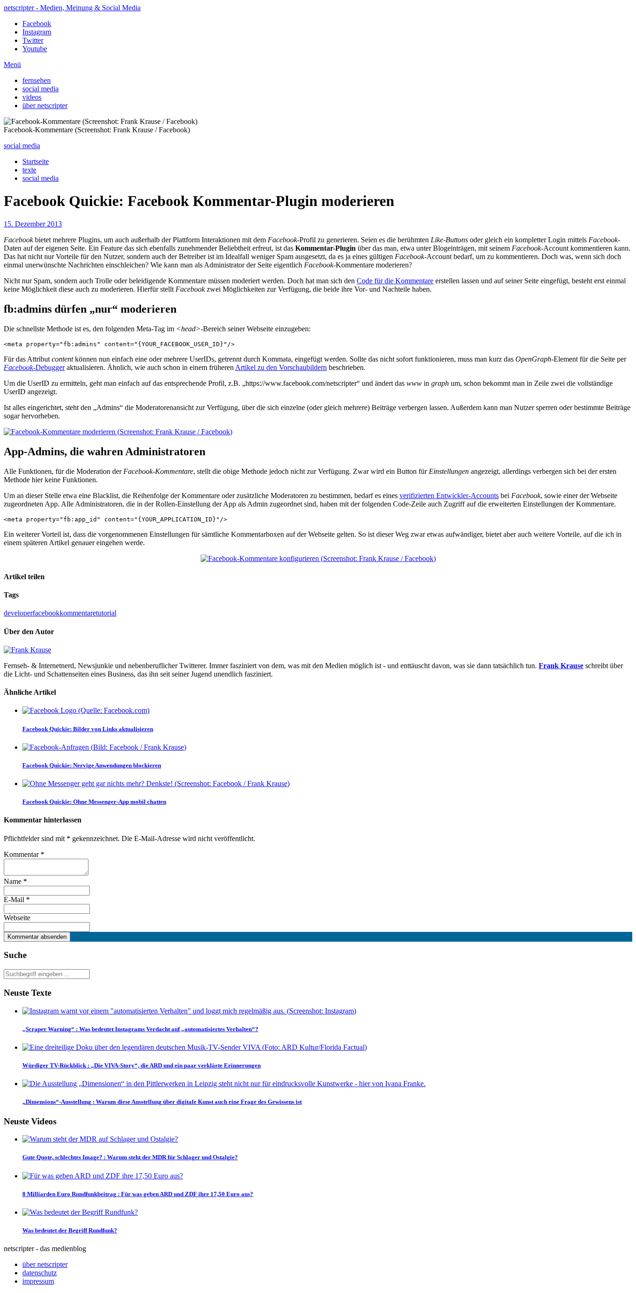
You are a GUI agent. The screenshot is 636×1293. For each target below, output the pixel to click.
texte (29, 170)
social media (40, 89)
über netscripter (45, 105)
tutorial (106, 613)
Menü (12, 64)
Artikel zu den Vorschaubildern (281, 367)
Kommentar (24, 854)
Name (15, 881)
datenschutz (39, 1273)
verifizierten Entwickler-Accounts (449, 495)
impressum (38, 1281)
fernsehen (36, 80)
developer (18, 613)
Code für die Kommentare (395, 281)
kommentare (78, 613)
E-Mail (17, 899)
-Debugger (34, 367)
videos (31, 97)
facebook (46, 613)
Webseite (17, 918)
